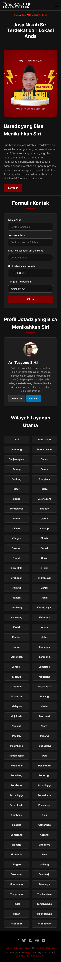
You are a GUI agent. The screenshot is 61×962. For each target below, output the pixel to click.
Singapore (44, 844)
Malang (44, 696)
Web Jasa (29, 952)
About (9, 948)
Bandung (16, 449)
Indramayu (44, 577)
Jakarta (16, 587)
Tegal (16, 903)
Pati (44, 755)
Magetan (16, 686)
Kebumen (44, 617)
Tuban (16, 913)
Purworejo (44, 805)
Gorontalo (16, 567)
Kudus (16, 647)
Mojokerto (17, 716)
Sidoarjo (16, 844)
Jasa (24, 15)
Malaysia (17, 706)
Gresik (44, 567)
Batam (44, 459)
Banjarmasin (44, 449)
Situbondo (17, 854)
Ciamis (44, 518)
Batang (16, 469)
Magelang (44, 676)
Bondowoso (17, 508)
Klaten (44, 637)
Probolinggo (44, 785)
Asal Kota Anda (16, 235)
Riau (44, 814)
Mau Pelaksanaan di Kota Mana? (26, 250)
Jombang (16, 607)
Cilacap (44, 528)
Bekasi (44, 469)
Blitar (16, 488)
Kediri (16, 627)
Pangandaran (16, 755)
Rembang (16, 814)
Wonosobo (44, 923)
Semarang (17, 834)
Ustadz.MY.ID (22, 956)
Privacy (28, 948)
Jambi (44, 587)
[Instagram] (17, 941)
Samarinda (44, 824)
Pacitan (16, 735)
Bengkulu (44, 479)
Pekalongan (16, 765)
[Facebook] (30, 941)
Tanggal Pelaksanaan (20, 281)
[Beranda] (16, 5)
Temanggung (44, 903)
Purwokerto (16, 805)
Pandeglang (44, 745)
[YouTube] (43, 941)
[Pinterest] (37, 941)
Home (17, 15)
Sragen (16, 864)
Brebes (44, 508)
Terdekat (50, 948)
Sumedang (16, 884)
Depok (16, 558)
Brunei (16, 518)
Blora (44, 488)
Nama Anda (14, 219)
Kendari (16, 637)
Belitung (16, 479)
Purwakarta (44, 795)
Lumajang (44, 666)
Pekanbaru (44, 765)
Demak (44, 548)
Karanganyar (44, 607)
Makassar (16, 696)
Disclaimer (38, 948)
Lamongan (17, 656)
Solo (44, 854)
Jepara (17, 597)
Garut (44, 558)
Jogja (44, 597)
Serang (44, 834)
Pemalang (16, 775)
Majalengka (44, 686)
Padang (44, 735)
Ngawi (44, 725)
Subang (44, 864)
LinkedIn (33, 398)
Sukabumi (16, 874)
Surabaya (44, 884)
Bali (17, 439)
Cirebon (16, 548)
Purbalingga (16, 795)
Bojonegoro (44, 498)
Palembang (16, 745)
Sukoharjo (44, 874)
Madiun (16, 676)
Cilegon (16, 538)
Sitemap (18, 948)
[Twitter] (24, 941)
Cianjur (16, 528)
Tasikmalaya (44, 894)
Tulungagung (44, 913)
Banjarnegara (16, 459)
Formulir (13, 187)
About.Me (16, 398)
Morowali (44, 716)
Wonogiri (16, 923)
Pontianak (16, 785)
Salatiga (16, 824)
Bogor (16, 498)
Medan (44, 706)
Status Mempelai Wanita (22, 266)
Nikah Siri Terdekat (37, 15)
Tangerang (16, 894)
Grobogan (16, 577)
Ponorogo (44, 775)
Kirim (30, 299)
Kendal (44, 627)
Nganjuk (16, 725)
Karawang (16, 617)
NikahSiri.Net (37, 956)
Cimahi (44, 538)
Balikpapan (44, 439)
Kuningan (44, 647)
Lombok (16, 666)
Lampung (44, 656)
